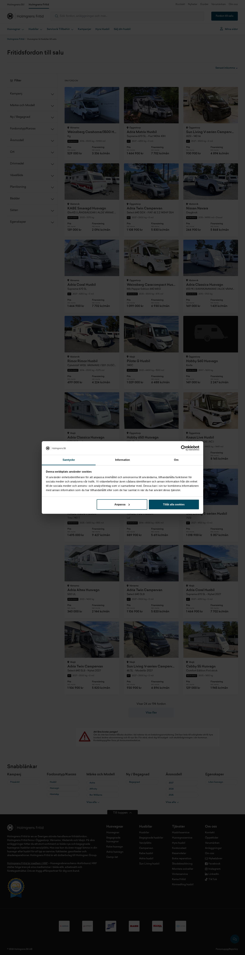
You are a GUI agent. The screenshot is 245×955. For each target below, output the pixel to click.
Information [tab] (122, 459)
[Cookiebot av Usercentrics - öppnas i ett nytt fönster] (183, 448)
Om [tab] (176, 459)
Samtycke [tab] (69, 459)
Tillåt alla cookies (174, 504)
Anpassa (119, 504)
